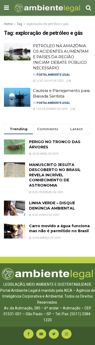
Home (8, 24)
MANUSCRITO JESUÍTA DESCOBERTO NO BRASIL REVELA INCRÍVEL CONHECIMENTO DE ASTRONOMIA (55, 175)
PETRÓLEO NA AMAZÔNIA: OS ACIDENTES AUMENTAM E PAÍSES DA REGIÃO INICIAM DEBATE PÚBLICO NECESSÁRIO (61, 56)
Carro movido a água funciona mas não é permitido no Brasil (59, 228)
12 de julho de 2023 (49, 80)
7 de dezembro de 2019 (51, 109)
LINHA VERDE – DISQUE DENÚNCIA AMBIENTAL (52, 206)
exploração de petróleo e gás (47, 24)
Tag (19, 24)
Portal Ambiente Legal (53, 74)
